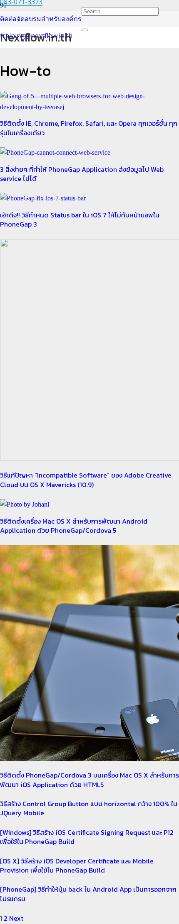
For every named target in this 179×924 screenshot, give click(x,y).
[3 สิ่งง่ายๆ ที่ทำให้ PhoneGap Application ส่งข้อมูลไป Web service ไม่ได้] (55, 152)
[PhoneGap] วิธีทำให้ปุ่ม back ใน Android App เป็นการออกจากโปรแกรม (88, 893)
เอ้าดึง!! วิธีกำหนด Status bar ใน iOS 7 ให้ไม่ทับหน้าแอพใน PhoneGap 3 (79, 219)
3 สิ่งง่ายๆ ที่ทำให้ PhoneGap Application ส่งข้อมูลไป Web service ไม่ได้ (82, 173)
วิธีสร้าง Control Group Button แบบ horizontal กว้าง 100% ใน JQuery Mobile (88, 808)
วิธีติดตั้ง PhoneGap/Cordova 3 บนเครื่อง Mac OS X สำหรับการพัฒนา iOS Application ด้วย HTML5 (89, 779)
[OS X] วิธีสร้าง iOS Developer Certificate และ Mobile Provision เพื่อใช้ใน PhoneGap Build (77, 865)
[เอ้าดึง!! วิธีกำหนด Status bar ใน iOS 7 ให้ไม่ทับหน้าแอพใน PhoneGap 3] (43, 198)
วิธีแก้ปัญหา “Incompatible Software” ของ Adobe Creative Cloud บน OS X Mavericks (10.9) (86, 479)
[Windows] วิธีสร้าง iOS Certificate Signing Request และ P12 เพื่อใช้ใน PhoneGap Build (87, 836)
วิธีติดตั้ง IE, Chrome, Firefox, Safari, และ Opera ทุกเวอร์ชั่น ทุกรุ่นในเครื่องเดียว (88, 127)
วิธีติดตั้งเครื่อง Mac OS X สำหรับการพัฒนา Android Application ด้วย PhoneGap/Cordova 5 (73, 525)
